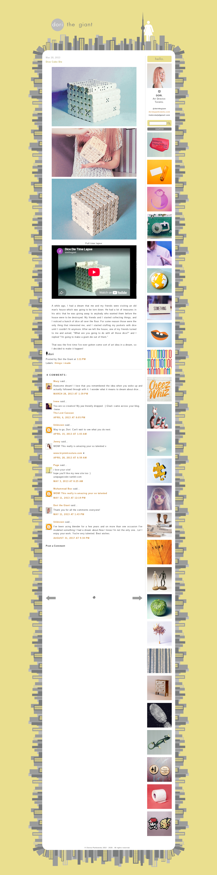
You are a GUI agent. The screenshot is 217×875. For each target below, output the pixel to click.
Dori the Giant (61, 505)
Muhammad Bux (62, 488)
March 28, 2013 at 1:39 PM (70, 393)
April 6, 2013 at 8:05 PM (69, 417)
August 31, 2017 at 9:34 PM (71, 538)
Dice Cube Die (54, 62)
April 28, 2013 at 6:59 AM (70, 457)
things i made (63, 363)
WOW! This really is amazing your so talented (80, 493)
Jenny (56, 441)
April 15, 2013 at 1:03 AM (70, 434)
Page (56, 465)
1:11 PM (81, 359)
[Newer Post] (51, 599)
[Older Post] (137, 599)
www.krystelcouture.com (67, 453)
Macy (56, 381)
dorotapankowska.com (159, 112)
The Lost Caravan (63, 413)
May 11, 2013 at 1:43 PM (68, 514)
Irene (56, 401)
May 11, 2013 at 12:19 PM (69, 498)
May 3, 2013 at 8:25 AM (68, 481)
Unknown (58, 425)
